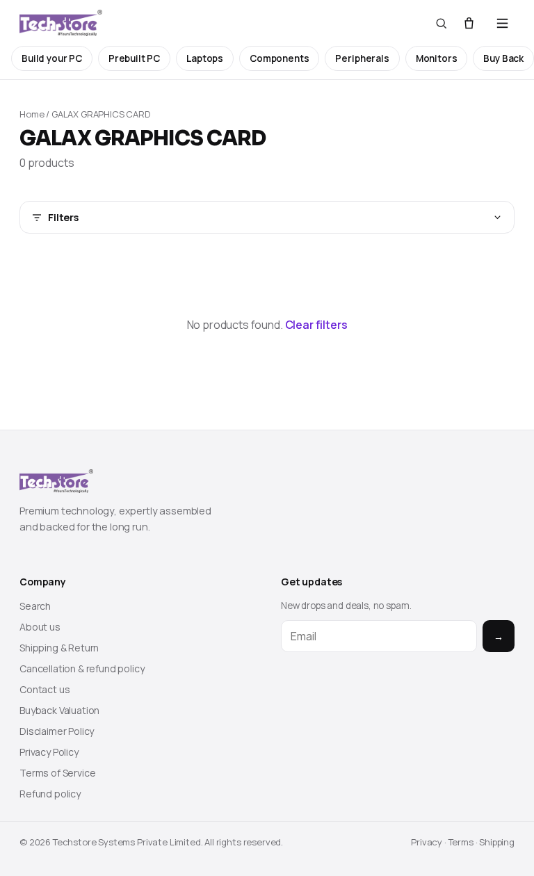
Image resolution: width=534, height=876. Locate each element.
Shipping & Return (59, 647)
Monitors (437, 58)
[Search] (441, 23)
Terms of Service (57, 772)
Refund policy (50, 793)
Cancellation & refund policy (82, 668)
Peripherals (362, 58)
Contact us (44, 689)
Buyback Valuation (59, 710)
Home (31, 114)
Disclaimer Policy (56, 731)
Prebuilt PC (134, 58)
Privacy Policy (49, 752)
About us (39, 626)
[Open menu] (502, 23)
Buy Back (503, 58)
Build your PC (52, 58)
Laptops (204, 58)
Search (35, 606)
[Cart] (469, 23)
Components (279, 58)
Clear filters (316, 324)
